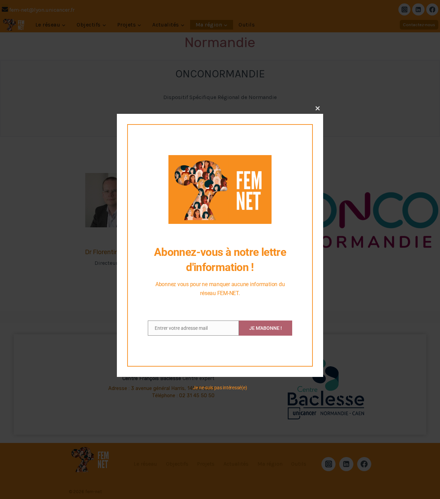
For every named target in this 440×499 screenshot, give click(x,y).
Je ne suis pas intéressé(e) (220, 387)
